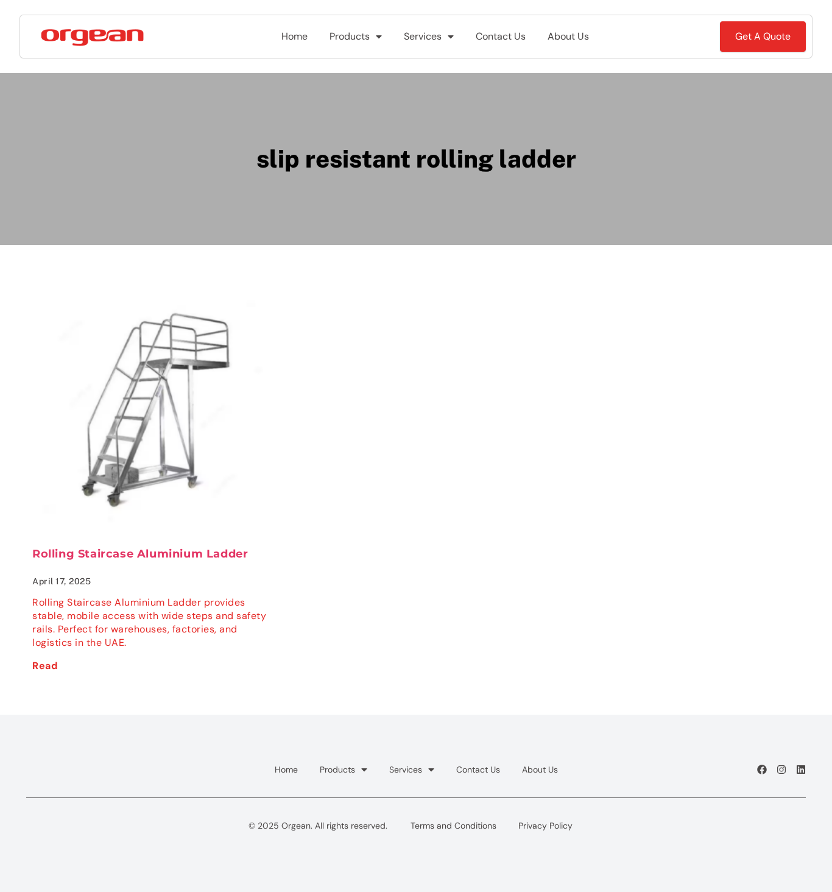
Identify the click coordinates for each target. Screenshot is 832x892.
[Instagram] (781, 769)
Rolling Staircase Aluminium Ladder (140, 554)
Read (44, 665)
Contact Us (501, 36)
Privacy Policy (545, 825)
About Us (568, 36)
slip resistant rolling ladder (416, 158)
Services (423, 36)
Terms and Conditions (453, 825)
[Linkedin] (801, 769)
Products (350, 36)
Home (294, 36)
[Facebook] (762, 769)
